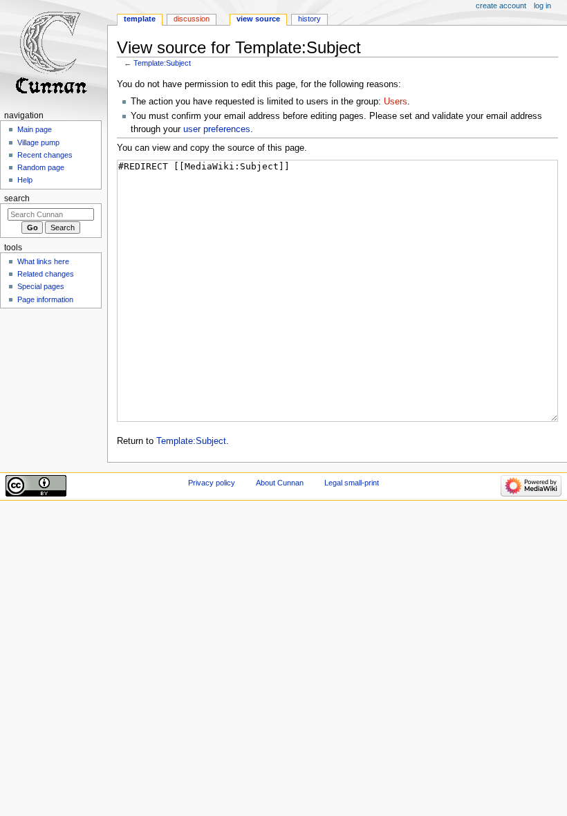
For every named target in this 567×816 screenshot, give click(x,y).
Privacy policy (211, 483)
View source (258, 19)
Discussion (192, 19)
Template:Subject (162, 63)
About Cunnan (280, 483)
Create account (501, 5)
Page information (45, 299)
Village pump (38, 142)
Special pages (40, 286)
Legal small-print (351, 483)
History (309, 19)
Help (24, 180)
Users (395, 101)
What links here (43, 261)
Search (17, 198)
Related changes (45, 274)
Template (140, 19)
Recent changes (45, 155)
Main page (34, 129)
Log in (542, 5)
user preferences (216, 129)
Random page (40, 167)
